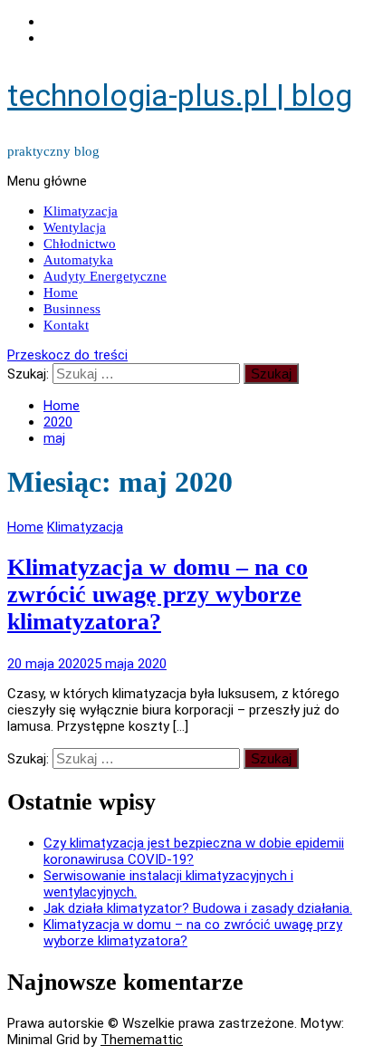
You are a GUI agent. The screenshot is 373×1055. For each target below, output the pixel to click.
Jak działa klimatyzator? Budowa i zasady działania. (197, 908)
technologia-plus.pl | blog (179, 95)
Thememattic (141, 1039)
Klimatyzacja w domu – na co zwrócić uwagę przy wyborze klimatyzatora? (157, 594)
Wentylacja (74, 227)
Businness (71, 309)
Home (60, 292)
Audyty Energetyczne (105, 276)
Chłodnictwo (79, 243)
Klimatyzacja (80, 211)
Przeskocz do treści (67, 355)
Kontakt (66, 325)
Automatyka (78, 260)
